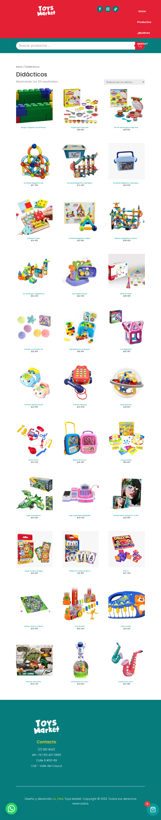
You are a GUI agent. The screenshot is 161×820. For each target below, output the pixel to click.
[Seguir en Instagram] (108, 9)
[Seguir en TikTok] (116, 9)
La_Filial (58, 799)
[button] (11, 809)
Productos (144, 22)
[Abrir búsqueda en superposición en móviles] (80, 46)
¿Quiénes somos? (143, 34)
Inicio (142, 11)
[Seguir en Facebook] (100, 9)
